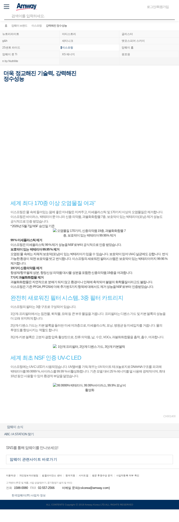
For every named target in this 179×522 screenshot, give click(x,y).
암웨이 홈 (128, 47)
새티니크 (67, 40)
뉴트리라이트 (10, 34)
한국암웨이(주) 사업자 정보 (29, 495)
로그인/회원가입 (158, 7)
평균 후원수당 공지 (102, 475)
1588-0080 (21, 488)
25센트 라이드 (11, 47)
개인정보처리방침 (28, 475)
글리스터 (127, 34)
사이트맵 (83, 475)
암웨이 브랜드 (19, 25)
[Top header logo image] (27, 7)
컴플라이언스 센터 (52, 475)
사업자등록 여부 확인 (127, 475)
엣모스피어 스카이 (133, 40)
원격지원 (70, 475)
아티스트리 (69, 34)
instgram (169, 447)
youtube (158, 447)
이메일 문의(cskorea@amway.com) (86, 488)
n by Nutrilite (10, 61)
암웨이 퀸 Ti (9, 54)
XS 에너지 (68, 54)
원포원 (126, 54)
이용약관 (11, 475)
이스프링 (36, 25)
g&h (4, 40)
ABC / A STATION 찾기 (19, 434)
